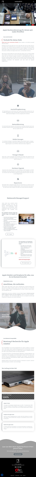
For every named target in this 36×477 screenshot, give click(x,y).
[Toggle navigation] (33, 1)
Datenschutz (17, 475)
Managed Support (26, 262)
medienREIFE (18, 1)
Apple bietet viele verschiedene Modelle (10, 42)
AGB (21, 475)
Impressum (12, 475)
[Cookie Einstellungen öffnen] (2, 474)
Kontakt (24, 475)
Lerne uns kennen (18, 454)
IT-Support (10, 234)
